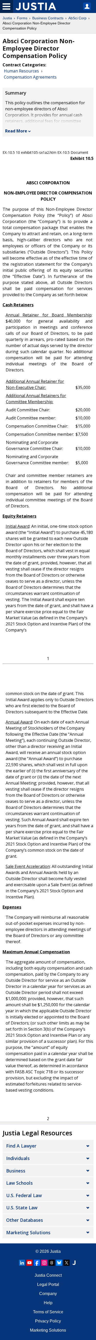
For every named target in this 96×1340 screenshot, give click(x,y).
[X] (66, 1263)
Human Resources (21, 71)
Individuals (18, 1158)
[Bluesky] (59, 1263)
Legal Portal (48, 1284)
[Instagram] (44, 1263)
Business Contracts (47, 18)
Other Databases (24, 1220)
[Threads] (52, 1263)
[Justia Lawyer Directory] (74, 1263)
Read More (16, 131)
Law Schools (19, 1183)
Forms (22, 18)
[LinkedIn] (22, 1263)
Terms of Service (48, 1312)
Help (48, 1303)
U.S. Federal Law (24, 1195)
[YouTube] (29, 1263)
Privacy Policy (48, 1321)
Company (48, 1293)
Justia (7, 18)
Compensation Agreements (30, 77)
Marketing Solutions (28, 1232)
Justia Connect (48, 1275)
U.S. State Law (21, 1208)
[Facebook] (37, 1263)
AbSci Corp (77, 18)
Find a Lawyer (21, 1146)
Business (15, 1171)
